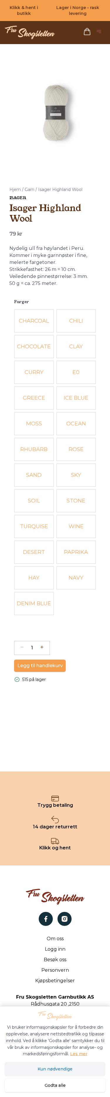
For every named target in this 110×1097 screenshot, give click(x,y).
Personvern (55, 970)
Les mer (78, 1053)
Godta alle (55, 1085)
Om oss (55, 938)
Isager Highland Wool (60, 189)
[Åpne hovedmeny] (100, 32)
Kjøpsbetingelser (55, 980)
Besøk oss (55, 959)
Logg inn (55, 949)
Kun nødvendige (55, 1069)
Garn (29, 189)
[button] (55, 109)
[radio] (34, 321)
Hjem (15, 189)
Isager (17, 198)
